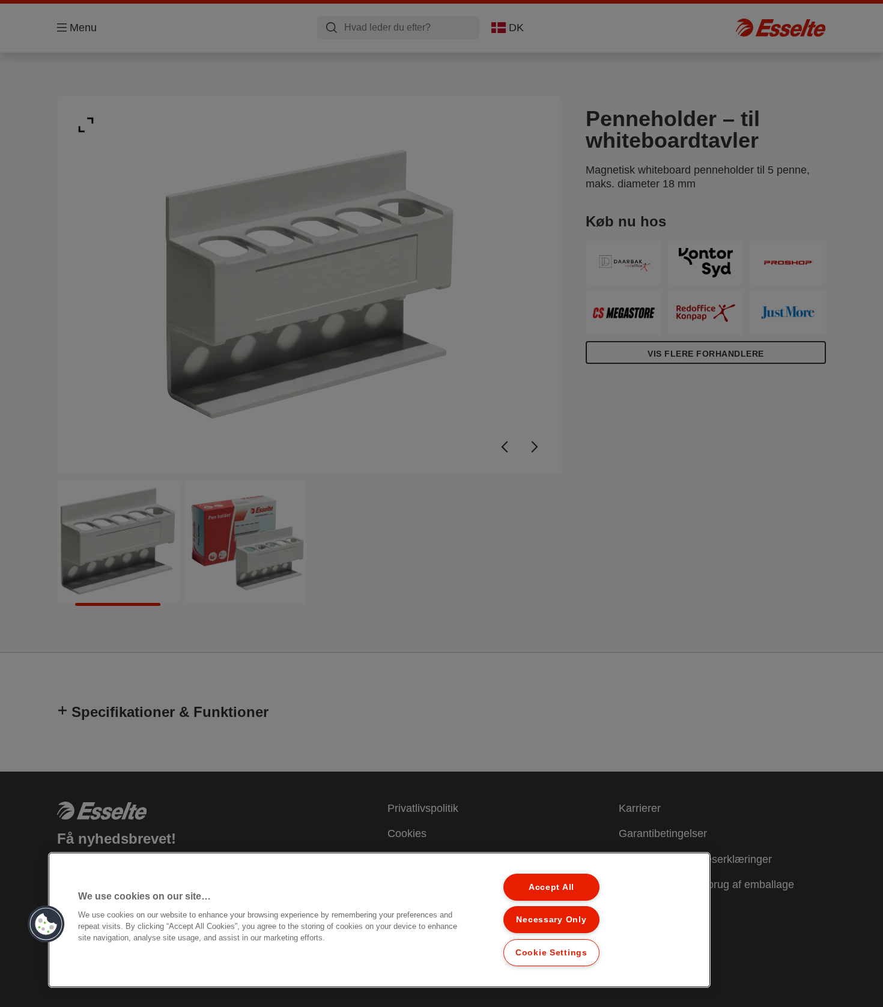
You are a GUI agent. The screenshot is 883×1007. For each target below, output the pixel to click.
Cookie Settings (551, 952)
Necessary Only (551, 919)
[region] (379, 920)
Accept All (551, 887)
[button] (46, 924)
